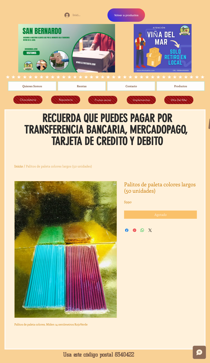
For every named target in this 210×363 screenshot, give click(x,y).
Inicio (18, 166)
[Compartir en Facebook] (126, 230)
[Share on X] (150, 230)
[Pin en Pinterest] (134, 230)
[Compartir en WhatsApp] (142, 230)
